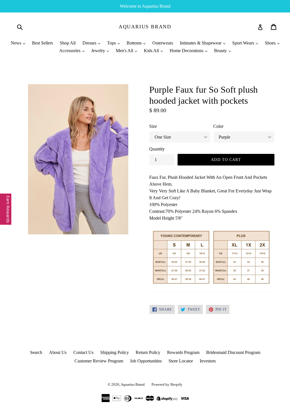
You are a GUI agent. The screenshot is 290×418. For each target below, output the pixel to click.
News (16, 43)
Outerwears (162, 43)
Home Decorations (187, 50)
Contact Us (83, 352)
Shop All (68, 43)
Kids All (152, 50)
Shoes (271, 43)
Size (153, 126)
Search (36, 352)
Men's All (125, 50)
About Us (58, 352)
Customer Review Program (98, 360)
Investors (208, 360)
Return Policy (148, 352)
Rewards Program (183, 352)
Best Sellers (42, 43)
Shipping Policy (114, 352)
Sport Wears (243, 43)
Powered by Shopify (167, 384)
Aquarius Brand (145, 26)
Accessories (70, 50)
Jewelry (98, 50)
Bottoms (135, 43)
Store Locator (181, 360)
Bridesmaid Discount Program (233, 352)
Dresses (89, 43)
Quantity (157, 149)
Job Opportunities (146, 360)
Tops (112, 43)
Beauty (221, 50)
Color (218, 126)
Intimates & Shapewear (201, 43)
